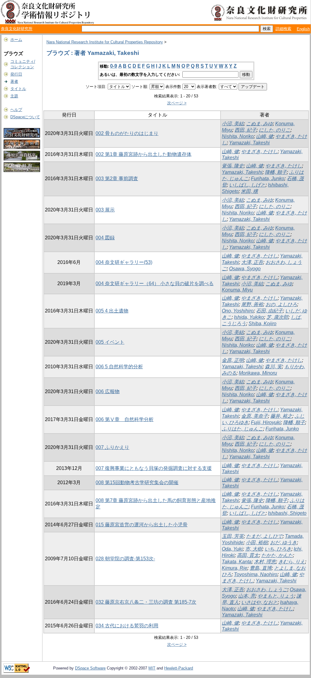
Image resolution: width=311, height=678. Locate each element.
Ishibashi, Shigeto (287, 513)
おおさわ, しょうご (266, 589)
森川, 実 (273, 366)
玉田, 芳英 (233, 536)
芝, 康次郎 (277, 317)
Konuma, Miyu (237, 289)
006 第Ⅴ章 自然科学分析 (125, 419)
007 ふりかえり (112, 447)
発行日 (16, 74)
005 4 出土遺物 (112, 310)
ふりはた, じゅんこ (242, 428)
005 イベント (110, 342)
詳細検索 (283, 28)
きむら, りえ (291, 561)
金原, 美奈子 (254, 416)
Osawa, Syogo (245, 268)
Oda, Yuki (232, 549)
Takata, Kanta (237, 561)
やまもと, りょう (276, 596)
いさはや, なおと (259, 602)
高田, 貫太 (248, 555)
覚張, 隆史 (233, 165)
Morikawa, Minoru (258, 373)
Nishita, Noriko (238, 136)
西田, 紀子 (245, 130)
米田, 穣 (249, 191)
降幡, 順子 (276, 172)
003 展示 (105, 209)
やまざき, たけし (259, 151)
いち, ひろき (278, 549)
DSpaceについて (25, 117)
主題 (14, 96)
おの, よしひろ (281, 304)
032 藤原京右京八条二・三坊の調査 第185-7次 (146, 602)
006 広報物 (108, 391)
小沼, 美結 (233, 123)
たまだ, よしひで (264, 536)
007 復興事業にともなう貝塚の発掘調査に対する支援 (154, 468)
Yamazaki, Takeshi (249, 142)
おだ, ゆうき (283, 542)
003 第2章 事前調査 (117, 178)
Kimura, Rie (234, 568)
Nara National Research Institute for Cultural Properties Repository (104, 42)
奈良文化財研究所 (16, 28)
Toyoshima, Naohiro (255, 574)
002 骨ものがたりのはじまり (127, 133)
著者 (14, 81)
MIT (151, 668)
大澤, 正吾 (252, 262)
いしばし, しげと (247, 184)
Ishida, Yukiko (249, 317)
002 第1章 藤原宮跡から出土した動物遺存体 (143, 154)
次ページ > (177, 103)
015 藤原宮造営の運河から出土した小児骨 (142, 524)
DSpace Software (90, 668)
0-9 (113, 66)
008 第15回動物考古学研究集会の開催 (137, 482)
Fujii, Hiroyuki (266, 422)
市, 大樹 (253, 549)
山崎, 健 (264, 136)
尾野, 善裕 (252, 304)
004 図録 (105, 237)
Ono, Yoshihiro (238, 310)
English (303, 29)
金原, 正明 (233, 360)
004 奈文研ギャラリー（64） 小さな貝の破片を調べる (155, 283)
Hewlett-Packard (178, 668)
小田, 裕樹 (257, 542)
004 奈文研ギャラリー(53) (124, 262)
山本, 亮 (246, 596)
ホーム (16, 39)
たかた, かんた (277, 555)
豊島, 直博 (261, 568)
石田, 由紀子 (269, 310)
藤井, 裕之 (281, 416)
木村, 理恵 (265, 561)
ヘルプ (16, 109)
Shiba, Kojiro (262, 323)
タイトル (18, 88)
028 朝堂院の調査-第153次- (125, 558)
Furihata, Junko (267, 178)
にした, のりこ (274, 130)
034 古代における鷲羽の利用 (127, 625)
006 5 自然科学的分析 (119, 366)
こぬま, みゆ (259, 123)
